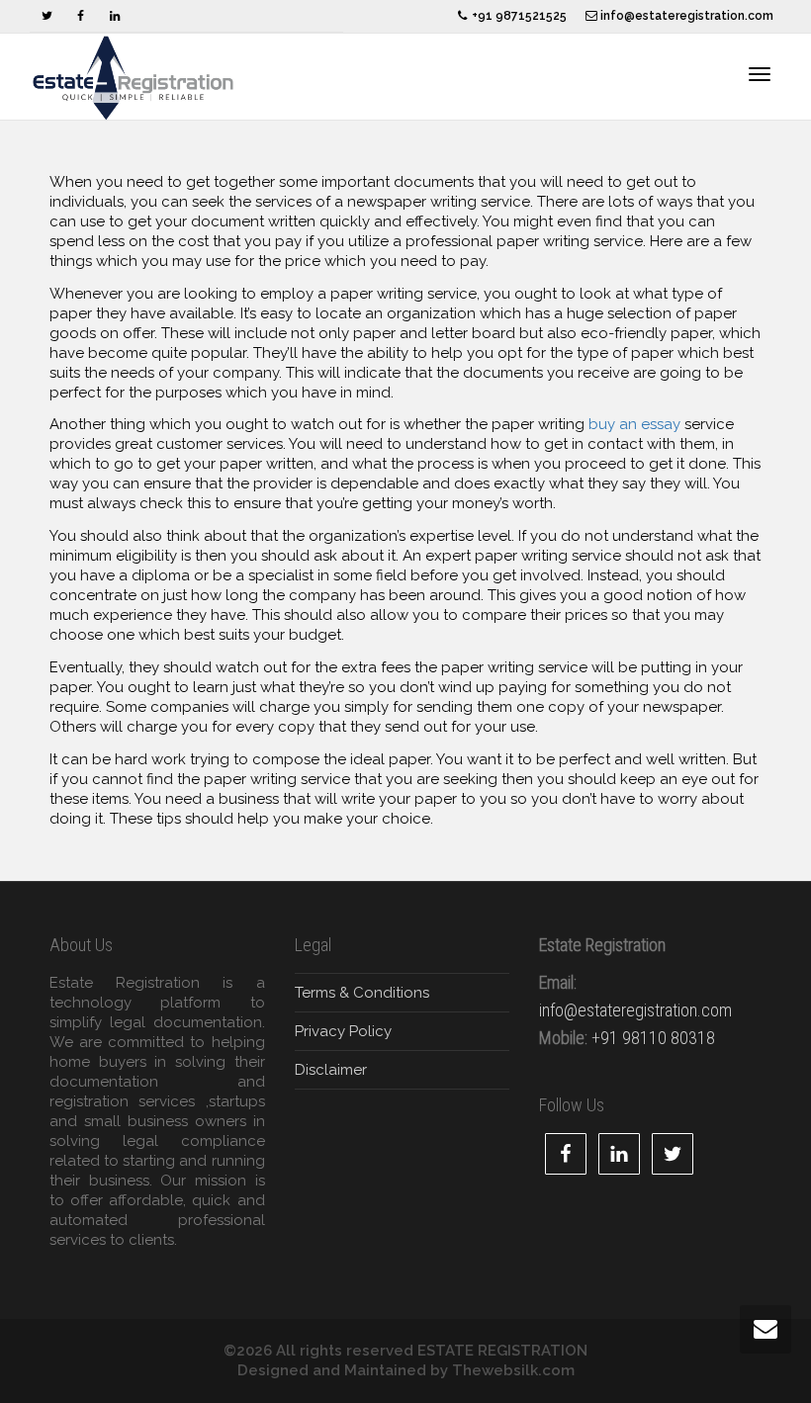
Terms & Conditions (362, 993)
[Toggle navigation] (759, 74)
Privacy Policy (343, 1031)
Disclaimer (331, 1070)
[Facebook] (80, 16)
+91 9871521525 (518, 16)
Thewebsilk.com (513, 1370)
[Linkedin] (114, 16)
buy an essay (634, 424)
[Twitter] (47, 16)
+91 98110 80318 (653, 1037)
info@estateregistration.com (685, 16)
